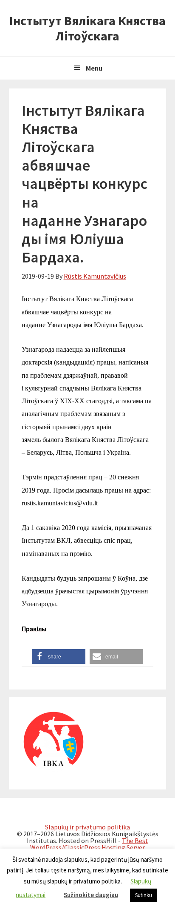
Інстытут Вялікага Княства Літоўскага (87, 28)
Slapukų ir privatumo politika (87, 827)
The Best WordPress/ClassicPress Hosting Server (89, 844)
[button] (58, 656)
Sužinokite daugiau (91, 895)
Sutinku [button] (143, 895)
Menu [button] (94, 68)
